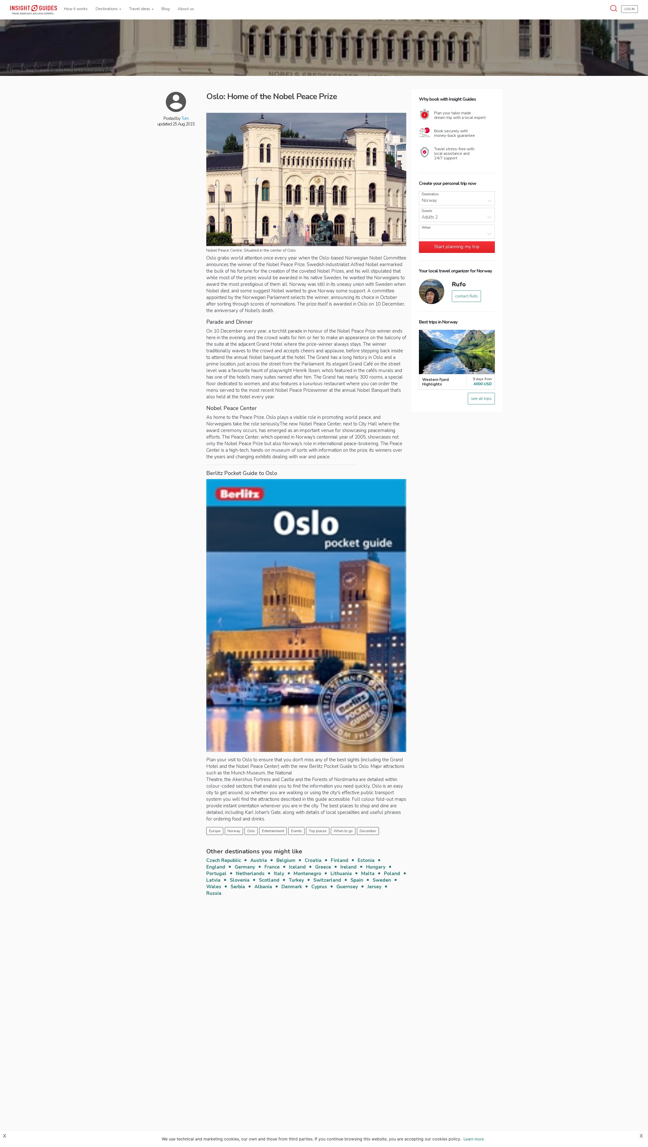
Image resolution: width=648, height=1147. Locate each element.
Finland (339, 860)
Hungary (376, 867)
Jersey (374, 886)
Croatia (313, 860)
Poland (392, 873)
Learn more (473, 1139)
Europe (214, 831)
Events (296, 831)
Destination (430, 194)
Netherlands (250, 873)
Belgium (285, 860)
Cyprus (319, 886)
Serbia (238, 886)
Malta (368, 873)
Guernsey (347, 886)
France (272, 867)
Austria (258, 860)
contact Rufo (466, 296)
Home (14, 70)
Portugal (216, 873)
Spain (357, 880)
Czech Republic (223, 860)
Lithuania (341, 873)
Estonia (366, 860)
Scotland (269, 880)
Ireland (348, 867)
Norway (234, 831)
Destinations (107, 9)
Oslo (251, 831)
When (426, 227)
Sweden (382, 880)
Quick (44, 70)
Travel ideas (140, 9)
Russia (213, 893)
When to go (343, 831)
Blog (165, 9)
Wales (213, 886)
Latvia (213, 880)
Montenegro (307, 873)
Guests (427, 211)
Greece (323, 867)
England (215, 867)
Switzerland (327, 880)
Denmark (291, 886)
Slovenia (240, 880)
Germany (245, 867)
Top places (318, 831)
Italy (279, 873)
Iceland (297, 867)
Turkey (296, 880)
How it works (76, 9)
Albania (263, 886)
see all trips (481, 398)
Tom (185, 118)
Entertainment (273, 831)
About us (186, 9)
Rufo (459, 284)
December (368, 831)
